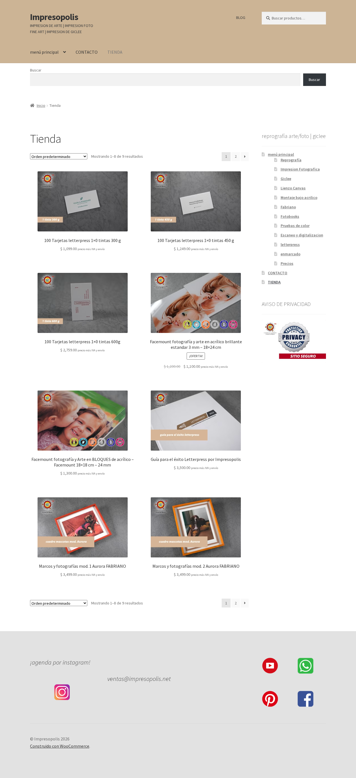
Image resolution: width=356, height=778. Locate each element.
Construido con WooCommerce (59, 746)
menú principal (44, 52)
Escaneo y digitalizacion (302, 235)
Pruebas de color (295, 225)
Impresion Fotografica (300, 169)
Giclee (286, 178)
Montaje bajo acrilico (299, 197)
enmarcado (290, 253)
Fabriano (288, 206)
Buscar (35, 70)
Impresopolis (54, 17)
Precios (287, 263)
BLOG (240, 17)
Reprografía (291, 159)
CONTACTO (87, 52)
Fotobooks (290, 216)
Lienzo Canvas (293, 188)
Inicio (41, 105)
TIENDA (114, 52)
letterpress (290, 244)
